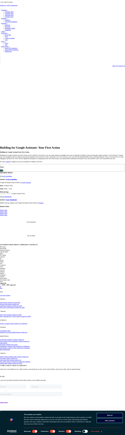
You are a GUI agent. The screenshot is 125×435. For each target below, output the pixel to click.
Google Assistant (26, 182)
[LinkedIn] (1, 171)
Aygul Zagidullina (11, 179)
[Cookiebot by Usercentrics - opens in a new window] (12, 431)
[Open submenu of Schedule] (7, 10)
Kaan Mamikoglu (11, 200)
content (8, 161)
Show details (95, 431)
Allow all (109, 415)
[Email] (2, 171)
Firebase (41, 203)
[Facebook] (0, 171)
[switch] (52, 431)
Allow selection (110, 420)
